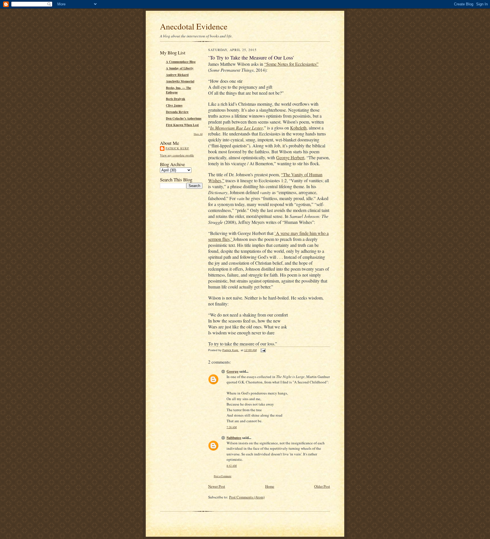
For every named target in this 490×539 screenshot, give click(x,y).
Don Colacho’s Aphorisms (183, 118)
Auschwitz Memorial (180, 81)
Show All (198, 133)
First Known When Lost (182, 125)
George (232, 371)
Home (269, 486)
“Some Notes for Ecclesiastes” (291, 64)
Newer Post (216, 486)
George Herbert (290, 157)
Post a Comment (222, 476)
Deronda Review (177, 112)
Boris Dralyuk (175, 99)
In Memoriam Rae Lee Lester (236, 128)
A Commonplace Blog (181, 62)
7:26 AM (232, 427)
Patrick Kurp (177, 148)
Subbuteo (234, 437)
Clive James (174, 105)
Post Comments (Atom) (247, 497)
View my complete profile (177, 155)
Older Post (322, 486)
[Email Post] (263, 350)
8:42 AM (232, 466)
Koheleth (298, 128)
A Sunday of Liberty (180, 68)
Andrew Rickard (177, 75)
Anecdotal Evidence (193, 26)
